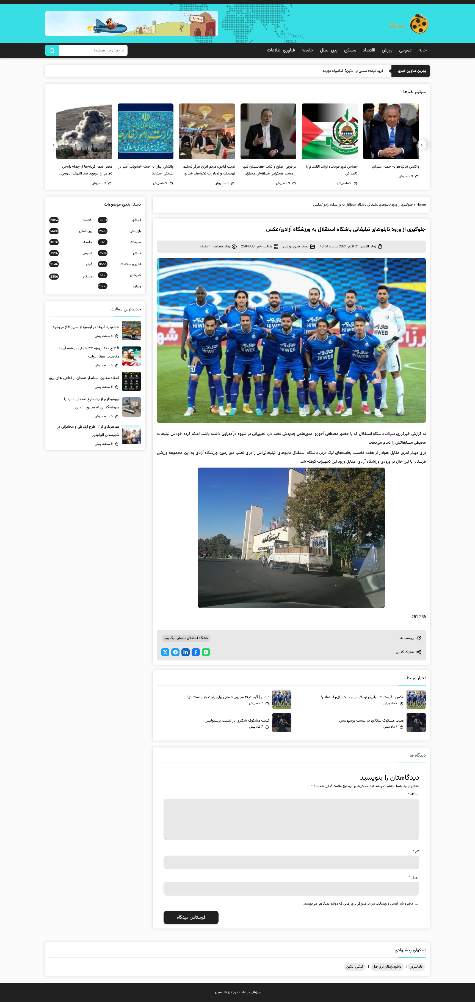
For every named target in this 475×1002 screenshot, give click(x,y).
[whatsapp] (206, 652)
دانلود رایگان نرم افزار (387, 967)
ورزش (387, 50)
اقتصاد (369, 50)
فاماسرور (416, 967)
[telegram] (175, 652)
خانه (423, 50)
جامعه (307, 50)
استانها (119, 220)
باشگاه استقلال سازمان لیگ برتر (186, 638)
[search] (52, 50)
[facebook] (196, 652)
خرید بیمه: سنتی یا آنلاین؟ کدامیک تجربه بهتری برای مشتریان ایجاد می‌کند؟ (327, 71)
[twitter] (165, 652)
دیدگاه (413, 794)
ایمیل (414, 877)
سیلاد (390, 434)
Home (421, 205)
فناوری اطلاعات (281, 50)
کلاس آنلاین (354, 967)
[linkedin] (185, 652)
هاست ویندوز (237, 992)
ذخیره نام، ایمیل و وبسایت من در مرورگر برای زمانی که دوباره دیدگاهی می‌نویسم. (358, 904)
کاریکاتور (120, 275)
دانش (120, 253)
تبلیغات (121, 242)
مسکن (350, 50)
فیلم (71, 264)
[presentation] (422, 144)
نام (416, 851)
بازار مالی (120, 231)
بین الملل (329, 50)
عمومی (405, 50)
